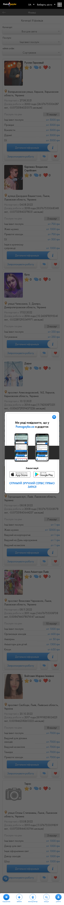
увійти (58, 901)
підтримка (6, 901)
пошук (46, 901)
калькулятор (32, 901)
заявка (19, 901)
